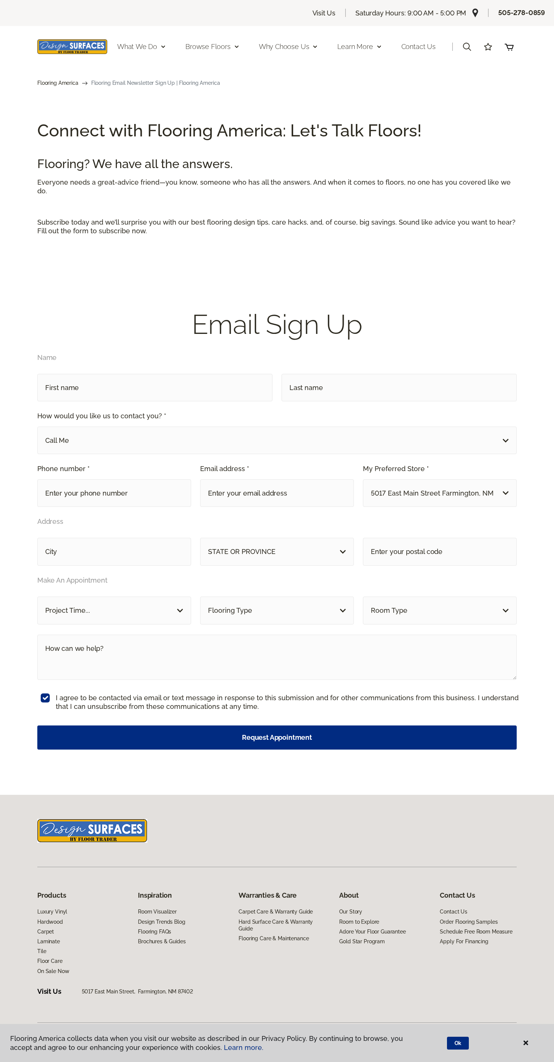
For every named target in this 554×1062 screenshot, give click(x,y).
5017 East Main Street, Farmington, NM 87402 (137, 992)
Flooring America (57, 83)
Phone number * (63, 469)
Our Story (350, 912)
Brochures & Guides (161, 941)
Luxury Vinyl (52, 912)
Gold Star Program (362, 941)
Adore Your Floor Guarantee (372, 932)
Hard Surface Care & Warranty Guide (276, 925)
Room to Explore (359, 922)
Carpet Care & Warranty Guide (276, 912)
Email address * (224, 469)
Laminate (48, 941)
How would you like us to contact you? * (101, 416)
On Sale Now (53, 971)
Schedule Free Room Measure (476, 932)
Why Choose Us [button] (284, 46)
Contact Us (418, 46)
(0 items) (509, 46)
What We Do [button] (137, 46)
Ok (458, 1043)
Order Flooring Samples (468, 922)
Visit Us (324, 13)
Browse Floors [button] (208, 46)
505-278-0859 (521, 13)
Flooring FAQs (154, 932)
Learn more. (243, 1047)
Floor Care (50, 961)
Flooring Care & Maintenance (274, 938)
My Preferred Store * (396, 469)
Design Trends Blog (161, 922)
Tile (41, 951)
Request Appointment (277, 737)
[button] (466, 46)
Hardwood (50, 922)
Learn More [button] (355, 46)
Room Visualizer (157, 912)
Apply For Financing (464, 941)
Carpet (45, 932)
